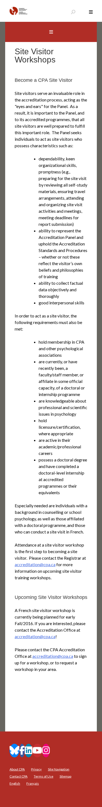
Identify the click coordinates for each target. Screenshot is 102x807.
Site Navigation (58, 769)
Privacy (36, 769)
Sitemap (65, 776)
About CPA (17, 769)
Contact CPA (18, 776)
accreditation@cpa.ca (35, 564)
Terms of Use (43, 776)
